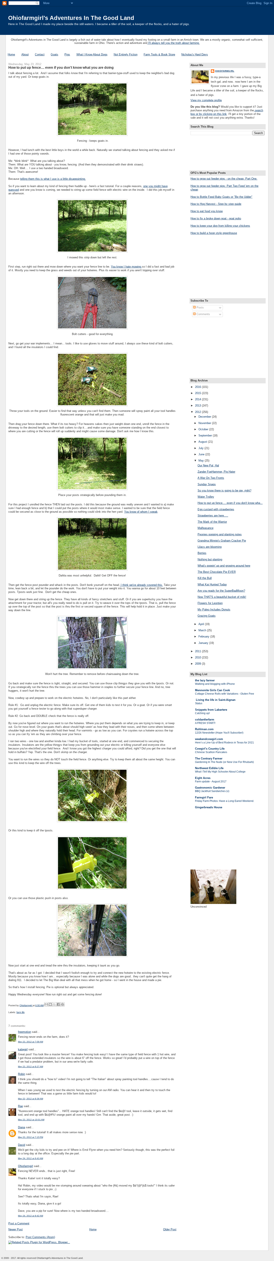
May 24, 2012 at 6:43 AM (30, 1158)
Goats (54, 54)
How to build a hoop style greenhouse (214, 233)
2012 (198, 412)
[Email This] (46, 1004)
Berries (202, 553)
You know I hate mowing (126, 266)
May (201, 460)
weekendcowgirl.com (209, 739)
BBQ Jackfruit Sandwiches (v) (212, 791)
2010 (198, 657)
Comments (203, 314)
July (201, 448)
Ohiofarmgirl (25, 1166)
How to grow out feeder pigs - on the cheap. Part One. (224, 178)
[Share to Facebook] (58, 1004)
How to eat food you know (207, 211)
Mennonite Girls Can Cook (212, 690)
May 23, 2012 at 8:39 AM (30, 1098)
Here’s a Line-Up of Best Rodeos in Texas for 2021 (224, 742)
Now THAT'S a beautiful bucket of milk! (222, 596)
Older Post (169, 1229)
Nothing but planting (210, 559)
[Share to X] (54, 1004)
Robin (21, 1074)
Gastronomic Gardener (210, 787)
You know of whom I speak (141, 511)
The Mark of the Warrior (212, 521)
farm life (20, 1012)
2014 (198, 399)
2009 (198, 663)
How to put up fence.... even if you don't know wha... (230, 503)
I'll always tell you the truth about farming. (173, 43)
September (205, 435)
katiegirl (23, 1049)
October (203, 429)
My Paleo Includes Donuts (214, 609)
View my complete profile (206, 100)
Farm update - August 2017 (210, 781)
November (205, 423)
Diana (21, 1127)
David (21, 1144)
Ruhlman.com (204, 729)
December (205, 416)
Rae (20, 1106)
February (204, 636)
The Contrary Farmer (208, 758)
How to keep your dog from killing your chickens (220, 225)
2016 (198, 387)
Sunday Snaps (207, 484)
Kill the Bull (205, 578)
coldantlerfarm (204, 719)
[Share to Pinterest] (62, 1004)
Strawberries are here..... (213, 515)
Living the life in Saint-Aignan (215, 699)
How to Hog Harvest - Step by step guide (216, 203)
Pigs (67, 54)
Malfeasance (205, 528)
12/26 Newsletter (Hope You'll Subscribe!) (219, 732)
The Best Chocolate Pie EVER (217, 571)
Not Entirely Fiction (125, 54)
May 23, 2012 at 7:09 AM (30, 1042)
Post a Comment (18, 1223)
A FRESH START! (205, 723)
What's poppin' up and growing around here (224, 565)
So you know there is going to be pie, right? (224, 490)
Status (198, 703)
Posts (200, 307)
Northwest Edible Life (209, 768)
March (202, 630)
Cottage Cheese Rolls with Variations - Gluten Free (224, 693)
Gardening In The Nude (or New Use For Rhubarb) (224, 762)
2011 (198, 651)
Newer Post (15, 1229)
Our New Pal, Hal (208, 465)
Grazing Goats (207, 615)
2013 (198, 405)
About (25, 54)
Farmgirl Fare (204, 797)
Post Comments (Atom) (40, 1237)
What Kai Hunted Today (212, 584)
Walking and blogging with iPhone (215, 683)
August (203, 441)
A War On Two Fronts (211, 477)
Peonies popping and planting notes (220, 534)
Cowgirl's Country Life (210, 748)
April (201, 624)
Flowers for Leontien (210, 603)
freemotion (24, 1031)
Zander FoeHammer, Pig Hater (216, 471)
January (203, 643)
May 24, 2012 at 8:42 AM (30, 1216)
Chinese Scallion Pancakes (211, 752)
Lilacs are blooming (210, 546)
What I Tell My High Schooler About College (220, 771)
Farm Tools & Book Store (159, 54)
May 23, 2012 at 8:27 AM (30, 1066)
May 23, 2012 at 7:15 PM (30, 1137)
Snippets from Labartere (211, 709)
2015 (198, 393)
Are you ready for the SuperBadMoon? (221, 590)
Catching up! (202, 713)
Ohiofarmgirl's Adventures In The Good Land (71, 18)
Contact (40, 54)
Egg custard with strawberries (216, 509)
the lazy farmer (205, 680)
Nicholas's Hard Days (194, 54)
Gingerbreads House (208, 807)
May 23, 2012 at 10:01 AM (31, 1119)
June (201, 454)
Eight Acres (202, 778)
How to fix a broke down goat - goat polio (216, 218)
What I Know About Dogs (91, 54)
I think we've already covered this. (141, 585)
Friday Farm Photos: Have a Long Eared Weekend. (224, 800)
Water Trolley (206, 496)
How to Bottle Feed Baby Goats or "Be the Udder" (221, 196)
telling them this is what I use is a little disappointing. (53, 178)
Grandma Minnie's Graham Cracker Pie (222, 540)
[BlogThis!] (50, 1004)
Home (11, 54)
